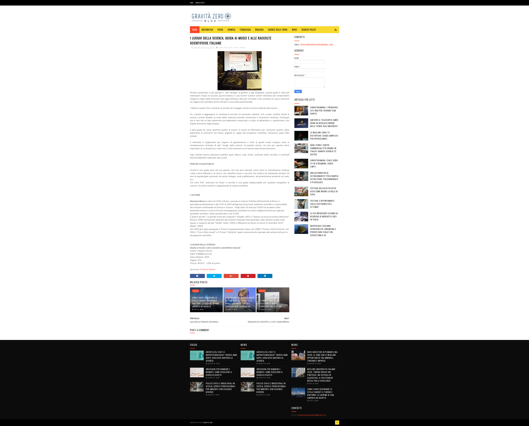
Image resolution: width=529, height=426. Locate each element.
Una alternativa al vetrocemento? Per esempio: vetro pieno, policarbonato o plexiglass (324, 177)
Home (191, 3)
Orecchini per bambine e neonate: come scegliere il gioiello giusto (219, 372)
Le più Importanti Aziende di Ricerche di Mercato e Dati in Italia (324, 216)
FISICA (220, 29)
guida (221, 47)
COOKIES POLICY (200, 3)
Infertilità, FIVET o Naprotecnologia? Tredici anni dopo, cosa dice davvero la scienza (221, 356)
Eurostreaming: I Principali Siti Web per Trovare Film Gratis (324, 110)
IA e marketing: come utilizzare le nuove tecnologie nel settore (270, 303)
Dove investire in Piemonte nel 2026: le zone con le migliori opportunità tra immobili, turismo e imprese (322, 356)
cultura (195, 291)
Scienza (242, 47)
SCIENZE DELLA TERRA (278, 29)
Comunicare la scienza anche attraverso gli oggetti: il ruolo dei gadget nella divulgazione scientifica (240, 302)
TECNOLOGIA (245, 29)
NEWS (294, 29)
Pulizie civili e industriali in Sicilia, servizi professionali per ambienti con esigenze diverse (220, 387)
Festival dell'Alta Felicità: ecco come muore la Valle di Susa (324, 191)
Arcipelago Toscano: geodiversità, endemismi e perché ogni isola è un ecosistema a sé (323, 230)
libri (230, 47)
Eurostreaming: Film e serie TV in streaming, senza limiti (324, 163)
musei (236, 47)
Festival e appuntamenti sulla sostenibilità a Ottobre (322, 203)
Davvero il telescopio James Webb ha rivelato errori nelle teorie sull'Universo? (324, 123)
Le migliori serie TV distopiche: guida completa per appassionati (324, 135)
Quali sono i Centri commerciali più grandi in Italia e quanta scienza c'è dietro (323, 149)
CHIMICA (231, 29)
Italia (226, 47)
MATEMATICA (207, 29)
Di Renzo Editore (207, 269)
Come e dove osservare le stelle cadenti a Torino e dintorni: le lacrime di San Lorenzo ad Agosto (205, 302)
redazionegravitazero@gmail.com (316, 44)
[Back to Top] (337, 422)
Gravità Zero (207, 422)
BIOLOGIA (259, 29)
